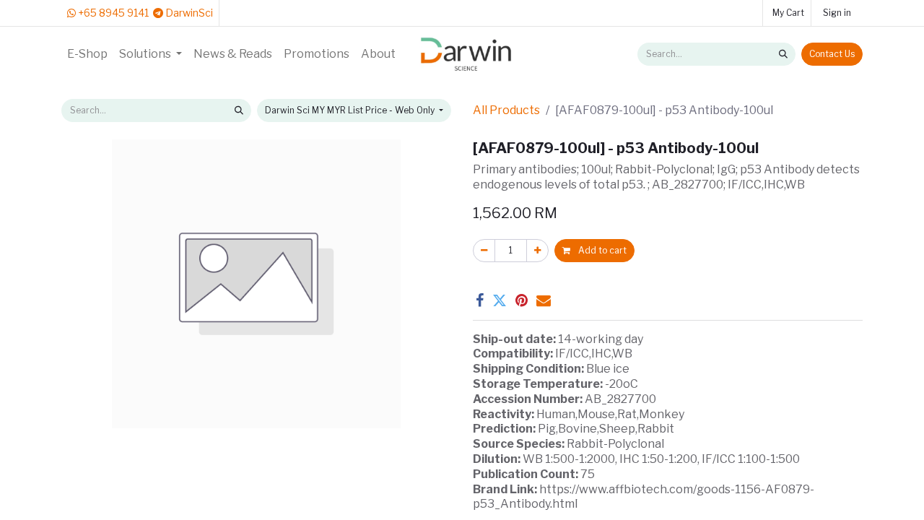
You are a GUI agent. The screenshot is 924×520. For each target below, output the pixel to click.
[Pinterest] (521, 300)
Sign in (837, 12)
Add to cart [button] (601, 250)
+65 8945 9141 (112, 12)
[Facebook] (480, 300)
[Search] (783, 54)
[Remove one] (484, 250)
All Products (506, 110)
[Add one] (537, 250)
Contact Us (832, 53)
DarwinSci (188, 12)
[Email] (543, 300)
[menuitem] (87, 54)
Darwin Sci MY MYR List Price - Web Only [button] (351, 110)
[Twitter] (499, 300)
